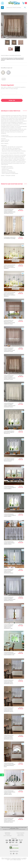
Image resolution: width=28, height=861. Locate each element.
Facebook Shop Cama (11, 853)
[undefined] (14, 25)
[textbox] (16, 7)
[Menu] (2, 7)
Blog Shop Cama (17, 853)
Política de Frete (20, 835)
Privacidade (7, 834)
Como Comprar (20, 834)
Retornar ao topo (26, 774)
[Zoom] (7, 42)
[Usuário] (2, 3)
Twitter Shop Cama (13, 853)
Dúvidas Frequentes (20, 832)
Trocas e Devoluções (7, 835)
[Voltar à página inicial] (14, 4)
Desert (3, 79)
